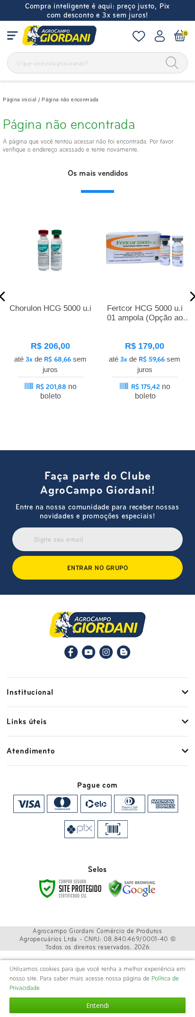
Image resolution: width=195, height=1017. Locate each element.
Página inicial (19, 99)
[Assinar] (97, 568)
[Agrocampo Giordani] (59, 35)
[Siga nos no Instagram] (106, 657)
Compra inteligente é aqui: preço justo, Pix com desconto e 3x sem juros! (97, 10)
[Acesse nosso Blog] (124, 657)
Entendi (97, 1005)
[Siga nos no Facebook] (71, 657)
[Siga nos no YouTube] (89, 657)
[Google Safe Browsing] (132, 887)
